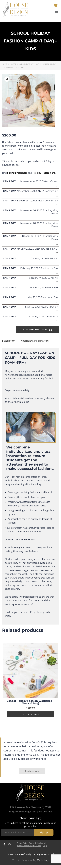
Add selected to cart (37, 329)
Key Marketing (40, 860)
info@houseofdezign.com (22, 811)
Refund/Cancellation (25, 845)
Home (4, 64)
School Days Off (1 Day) (29, 64)
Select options (30, 714)
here (24, 172)
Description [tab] (8, 340)
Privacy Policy (22, 843)
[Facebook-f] (4, 844)
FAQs (45, 845)
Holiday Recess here (44, 172)
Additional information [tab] (35, 340)
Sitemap (37, 845)
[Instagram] (9, 844)
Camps (13, 64)
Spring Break (14, 172)
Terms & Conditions (37, 843)
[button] (56, 12)
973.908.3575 (45, 811)
